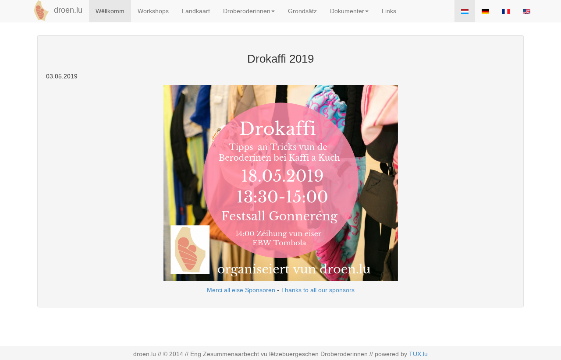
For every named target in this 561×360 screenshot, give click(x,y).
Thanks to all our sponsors (318, 289)
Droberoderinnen (246, 10)
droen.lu (67, 10)
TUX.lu (418, 353)
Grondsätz (302, 10)
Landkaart (196, 10)
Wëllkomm (110, 10)
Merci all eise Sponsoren (241, 289)
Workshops (153, 10)
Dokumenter (347, 10)
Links (389, 10)
